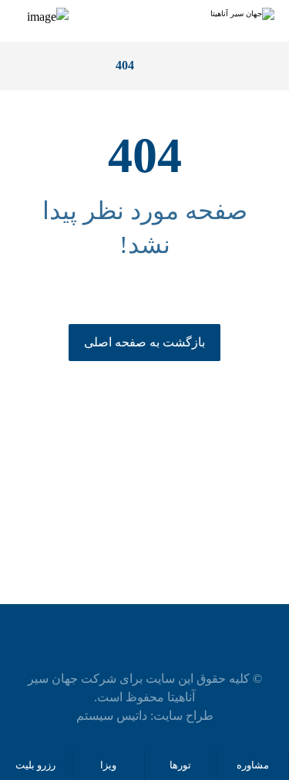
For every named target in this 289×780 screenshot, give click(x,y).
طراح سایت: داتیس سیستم (144, 715)
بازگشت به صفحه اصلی (144, 342)
